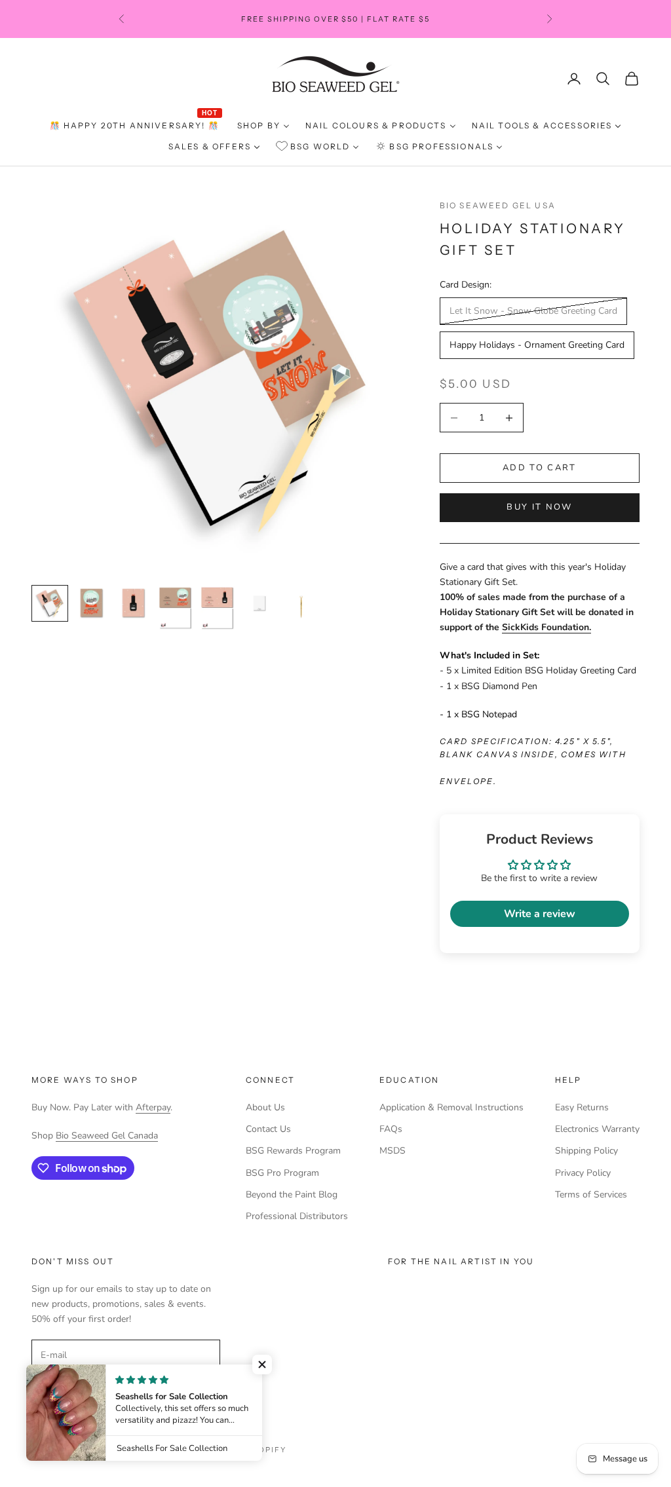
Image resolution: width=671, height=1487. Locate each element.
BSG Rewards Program (293, 1150)
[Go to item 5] (217, 608)
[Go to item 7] (301, 607)
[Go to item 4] (175, 608)
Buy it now (539, 507)
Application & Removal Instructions (451, 1107)
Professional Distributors (297, 1216)
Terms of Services (591, 1194)
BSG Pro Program (282, 1173)
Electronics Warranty (597, 1129)
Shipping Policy (586, 1150)
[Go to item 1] (49, 603)
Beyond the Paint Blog (291, 1194)
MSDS (392, 1150)
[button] (262, 1364)
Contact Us (268, 1129)
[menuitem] (135, 126)
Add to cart (540, 468)
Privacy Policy (583, 1173)
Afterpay (153, 1107)
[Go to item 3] (133, 603)
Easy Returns (582, 1107)
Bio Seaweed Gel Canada (107, 1135)
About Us (265, 1107)
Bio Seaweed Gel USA (498, 205)
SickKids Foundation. (546, 627)
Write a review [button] (539, 914)
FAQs (390, 1129)
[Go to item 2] (91, 603)
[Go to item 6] (259, 603)
